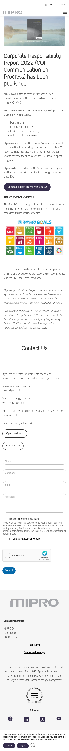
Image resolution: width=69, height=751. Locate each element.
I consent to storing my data (23, 519)
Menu (65, 12)
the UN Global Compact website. (25, 278)
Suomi (62, 4)
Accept (9, 746)
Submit (9, 570)
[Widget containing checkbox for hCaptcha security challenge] (26, 555)
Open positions (15, 433)
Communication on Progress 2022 (27, 187)
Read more (54, 739)
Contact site (13, 446)
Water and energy (34, 652)
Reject (23, 746)
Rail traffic (34, 645)
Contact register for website (27, 539)
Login (45, 4)
